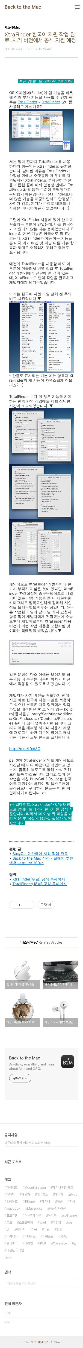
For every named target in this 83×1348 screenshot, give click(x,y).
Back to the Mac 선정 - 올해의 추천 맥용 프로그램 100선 (41, 860)
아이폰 (52, 1215)
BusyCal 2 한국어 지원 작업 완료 (40, 853)
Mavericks (34, 1208)
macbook (13, 1208)
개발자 (26, 1194)
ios (70, 1222)
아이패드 (12, 1187)
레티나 (46, 1201)
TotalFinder (27, 102)
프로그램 (12, 1215)
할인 (59, 1229)
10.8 (43, 1243)
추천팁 (57, 1222)
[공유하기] (24, 904)
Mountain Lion (35, 1187)
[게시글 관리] (30, 904)
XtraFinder (51, 102)
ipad (43, 1222)
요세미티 (12, 1243)
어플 (59, 1201)
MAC (64, 1236)
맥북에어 (12, 1236)
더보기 (8, 1258)
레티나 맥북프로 (63, 1187)
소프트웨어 (26, 1222)
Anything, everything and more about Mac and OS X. (31, 1066)
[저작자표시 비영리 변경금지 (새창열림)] (61, 905)
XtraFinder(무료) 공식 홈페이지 (38, 879)
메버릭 (59, 1194)
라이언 (28, 1243)
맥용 (34, 1229)
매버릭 (10, 1194)
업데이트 (12, 1201)
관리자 (57, 1342)
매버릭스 (42, 1194)
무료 (9, 1222)
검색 (73, 1283)
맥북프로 (47, 1236)
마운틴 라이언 (15, 1250)
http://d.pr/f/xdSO (24, 748)
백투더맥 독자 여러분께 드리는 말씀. (28, 1143)
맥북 (72, 1201)
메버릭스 (30, 1236)
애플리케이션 (57, 1208)
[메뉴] (77, 7)
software (70, 1215)
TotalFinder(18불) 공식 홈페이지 (39, 883)
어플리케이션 (32, 1215)
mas (47, 1229)
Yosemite (60, 1243)
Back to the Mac (23, 7)
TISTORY (43, 1342)
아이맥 (20, 1229)
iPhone (29, 1201)
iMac (73, 1194)
